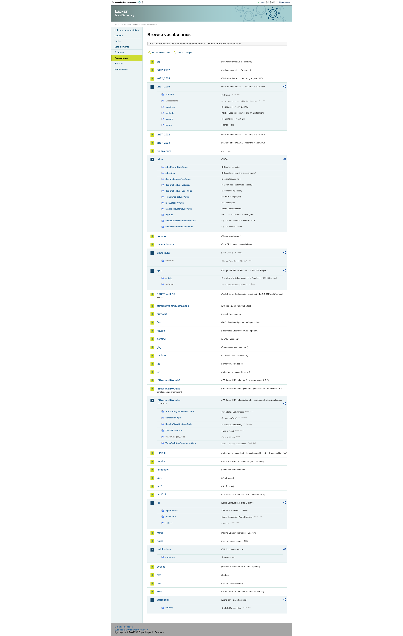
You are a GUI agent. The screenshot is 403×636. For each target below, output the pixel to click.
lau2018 (161, 494)
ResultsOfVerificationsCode (178, 424)
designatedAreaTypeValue (177, 179)
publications (164, 549)
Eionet (127, 24)
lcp (158, 503)
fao (159, 322)
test (159, 575)
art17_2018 (163, 142)
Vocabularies (121, 58)
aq (158, 61)
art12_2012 (163, 70)
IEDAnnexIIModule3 (168, 388)
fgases (161, 330)
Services (118, 63)
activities (169, 94)
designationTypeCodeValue (178, 191)
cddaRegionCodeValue (176, 167)
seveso (161, 566)
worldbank (163, 600)
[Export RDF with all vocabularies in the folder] (284, 87)
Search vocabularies (161, 53)
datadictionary (165, 244)
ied (158, 372)
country (169, 607)
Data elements (121, 46)
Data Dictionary (138, 24)
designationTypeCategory (177, 185)
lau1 (159, 478)
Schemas (119, 52)
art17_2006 (163, 86)
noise (160, 541)
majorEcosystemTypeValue (178, 209)
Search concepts (184, 53)
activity (168, 278)
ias (158, 363)
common (162, 236)
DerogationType (173, 418)
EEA (127, 2)
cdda (160, 159)
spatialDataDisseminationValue (180, 220)
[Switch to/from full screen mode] (273, 2)
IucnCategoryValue (174, 203)
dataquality (163, 252)
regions (169, 214)
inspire (161, 461)
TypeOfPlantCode (173, 430)
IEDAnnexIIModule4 (168, 400)
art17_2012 (163, 134)
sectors (169, 523)
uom (159, 583)
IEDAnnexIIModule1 (168, 380)
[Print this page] (269, 2)
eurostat (162, 314)
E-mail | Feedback (123, 626)
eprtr (159, 270)
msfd (160, 533)
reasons (169, 119)
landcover (163, 469)
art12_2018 (163, 78)
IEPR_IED (162, 453)
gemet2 (161, 339)
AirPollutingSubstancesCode (179, 411)
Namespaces (121, 69)
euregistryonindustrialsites (173, 306)
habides (161, 355)
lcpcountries (171, 510)
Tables (117, 41)
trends (168, 125)
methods (169, 113)
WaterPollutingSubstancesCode (180, 443)
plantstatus (170, 516)
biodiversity (164, 151)
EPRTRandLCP (166, 294)
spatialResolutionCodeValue (179, 226)
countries (170, 107)
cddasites (170, 173)
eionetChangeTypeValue (177, 197)
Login (263, 2)
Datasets (118, 35)
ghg (159, 347)
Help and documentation (126, 30)
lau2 (159, 486)
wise (159, 591)
